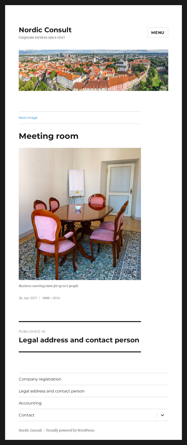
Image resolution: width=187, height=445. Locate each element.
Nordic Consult (45, 30)
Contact (27, 415)
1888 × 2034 (51, 298)
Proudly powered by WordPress (70, 430)
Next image (28, 117)
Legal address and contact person (52, 391)
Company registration (40, 379)
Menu (158, 32)
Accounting (30, 403)
